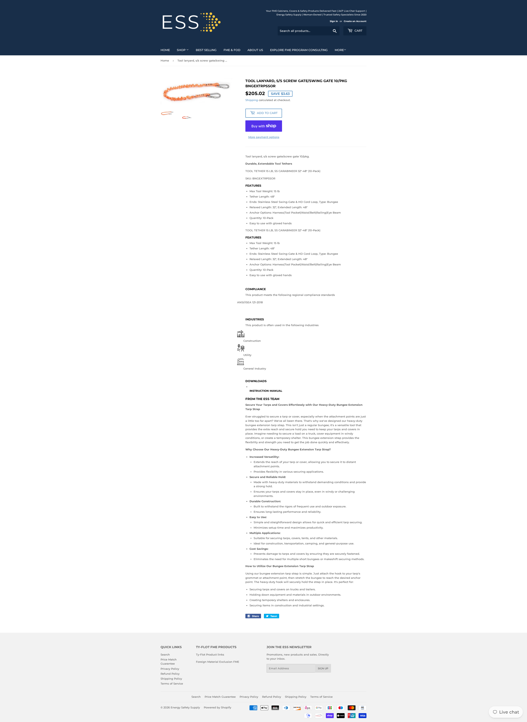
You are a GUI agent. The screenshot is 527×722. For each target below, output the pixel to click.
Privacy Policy (170, 668)
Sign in (334, 21)
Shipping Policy (171, 678)
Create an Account (355, 21)
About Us (255, 50)
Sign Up (323, 668)
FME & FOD (232, 50)
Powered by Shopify (217, 707)
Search (165, 654)
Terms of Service (172, 683)
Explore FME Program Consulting (299, 50)
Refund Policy (170, 673)
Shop (181, 50)
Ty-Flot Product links (210, 654)
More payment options (263, 137)
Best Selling (206, 50)
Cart (358, 31)
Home (165, 50)
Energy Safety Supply (185, 707)
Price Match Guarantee (220, 696)
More (339, 50)
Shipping (251, 100)
